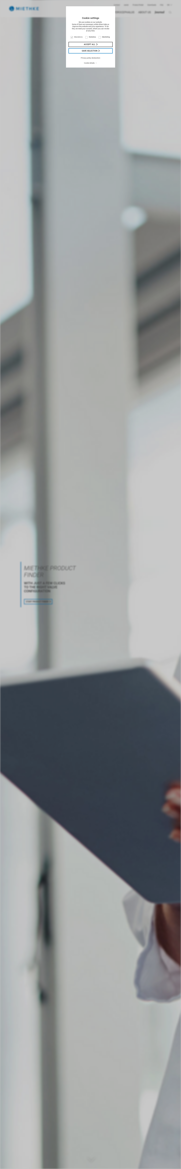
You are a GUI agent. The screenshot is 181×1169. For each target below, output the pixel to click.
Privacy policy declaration (90, 58)
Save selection (90, 51)
